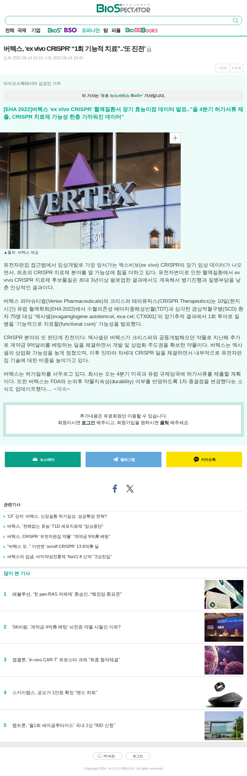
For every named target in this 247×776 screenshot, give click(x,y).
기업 (35, 30)
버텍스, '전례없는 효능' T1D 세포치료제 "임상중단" (55, 526)
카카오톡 (208, 460)
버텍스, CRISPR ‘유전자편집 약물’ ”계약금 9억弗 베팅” (58, 536)
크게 (237, 68)
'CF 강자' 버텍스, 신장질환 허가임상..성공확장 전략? (57, 516)
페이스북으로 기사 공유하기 (115, 489)
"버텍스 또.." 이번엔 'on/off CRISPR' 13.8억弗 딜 (53, 546)
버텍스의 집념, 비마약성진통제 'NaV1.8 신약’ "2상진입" (59, 556)
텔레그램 (127, 460)
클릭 (164, 422)
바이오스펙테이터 (113, 6)
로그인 (88, 422)
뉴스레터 (47, 460)
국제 (21, 30)
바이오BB (134, 31)
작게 (223, 68)
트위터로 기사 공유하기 (130, 489)
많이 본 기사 (17, 573)
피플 (115, 30)
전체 (9, 30)
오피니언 (91, 30)
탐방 (105, 31)
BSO (70, 31)
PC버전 (109, 756)
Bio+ (55, 31)
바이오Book (150, 31)
